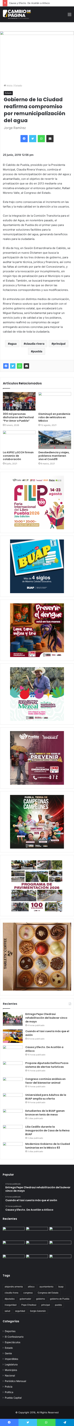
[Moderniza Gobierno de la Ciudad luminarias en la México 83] (13, 1149)
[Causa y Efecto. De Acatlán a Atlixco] (13, 1052)
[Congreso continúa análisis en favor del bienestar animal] (13, 1084)
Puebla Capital (13, 1397)
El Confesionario (14, 1336)
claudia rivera (35, 343)
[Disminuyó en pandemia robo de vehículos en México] (54, 401)
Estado (18, 85)
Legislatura (11, 1364)
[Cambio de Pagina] (17, 14)
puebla (37, 351)
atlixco (31, 1286)
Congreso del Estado (48, 1292)
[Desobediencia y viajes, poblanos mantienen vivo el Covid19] (54, 440)
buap (60, 1286)
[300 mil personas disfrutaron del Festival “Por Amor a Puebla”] (19, 401)
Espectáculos (12, 1342)
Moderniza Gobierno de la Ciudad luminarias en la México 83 (47, 1145)
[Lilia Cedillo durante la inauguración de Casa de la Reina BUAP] (13, 1131)
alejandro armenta (14, 1286)
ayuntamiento (46, 1286)
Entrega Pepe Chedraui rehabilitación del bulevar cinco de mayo (46, 1017)
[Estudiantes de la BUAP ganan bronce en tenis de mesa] (13, 1115)
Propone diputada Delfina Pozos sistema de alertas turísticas (46, 1065)
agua (13, 343)
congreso (28, 1292)
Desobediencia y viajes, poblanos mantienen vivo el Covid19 (54, 456)
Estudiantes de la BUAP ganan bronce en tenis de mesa (45, 1112)
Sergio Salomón (38, 1311)
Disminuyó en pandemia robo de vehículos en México (54, 417)
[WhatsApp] (19, 366)
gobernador (25, 1298)
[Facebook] (6, 366)
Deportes (10, 1331)
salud (7, 1311)
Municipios (11, 1370)
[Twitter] (12, 366)
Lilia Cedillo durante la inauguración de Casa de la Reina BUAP (47, 1130)
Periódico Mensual (15, 1381)
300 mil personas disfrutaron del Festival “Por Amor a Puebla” (18, 417)
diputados (10, 1298)
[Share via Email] (26, 366)
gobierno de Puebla (59, 1298)
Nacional (10, 1375)
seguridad (20, 1311)
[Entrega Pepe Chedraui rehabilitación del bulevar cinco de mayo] (13, 1019)
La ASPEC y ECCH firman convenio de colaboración (18, 456)
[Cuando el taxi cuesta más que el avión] (13, 1036)
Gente (8, 1353)
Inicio (9, 85)
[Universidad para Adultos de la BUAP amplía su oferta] (13, 1100)
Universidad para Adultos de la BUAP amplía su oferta (45, 1096)
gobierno (40, 1298)
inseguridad (10, 1304)
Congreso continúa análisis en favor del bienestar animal (45, 1081)
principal (59, 343)
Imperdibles (11, 1358)
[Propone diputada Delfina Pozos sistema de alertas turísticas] (13, 1068)
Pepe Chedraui (28, 1304)
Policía (8, 1386)
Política (9, 1392)
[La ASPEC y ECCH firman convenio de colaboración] (19, 440)
